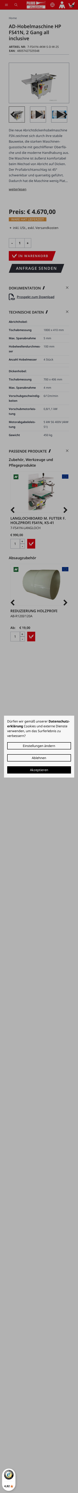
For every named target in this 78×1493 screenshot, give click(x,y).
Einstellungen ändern (39, 746)
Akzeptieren (39, 770)
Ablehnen (39, 758)
